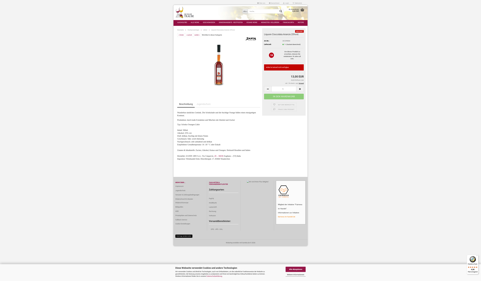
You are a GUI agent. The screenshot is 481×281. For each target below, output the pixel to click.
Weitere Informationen (295, 275)
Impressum (179, 186)
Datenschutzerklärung (214, 276)
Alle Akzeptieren (295, 269)
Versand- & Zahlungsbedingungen (187, 195)
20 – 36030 (218, 156)
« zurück (189, 35)
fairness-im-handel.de (286, 217)
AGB (176, 211)
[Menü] (476, 256)
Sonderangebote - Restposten (231, 22)
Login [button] (286, 3)
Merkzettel (298, 3)
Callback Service (181, 220)
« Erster (181, 35)
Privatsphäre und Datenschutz (186, 215)
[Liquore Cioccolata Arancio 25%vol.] (218, 65)
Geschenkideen (209, 22)
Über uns (262, 3)
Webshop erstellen (232, 243)
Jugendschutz (204, 104)
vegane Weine (251, 22)
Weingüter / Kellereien (270, 22)
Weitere (301, 22)
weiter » (197, 35)
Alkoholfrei (182, 22)
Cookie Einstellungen (182, 224)
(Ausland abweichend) (293, 44)
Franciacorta (288, 22)
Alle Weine (195, 22)
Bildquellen (179, 207)
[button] (274, 3)
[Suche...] (281, 11)
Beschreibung (186, 104)
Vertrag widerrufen (183, 236)
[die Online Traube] (207, 12)
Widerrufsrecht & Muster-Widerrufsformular (184, 201)
